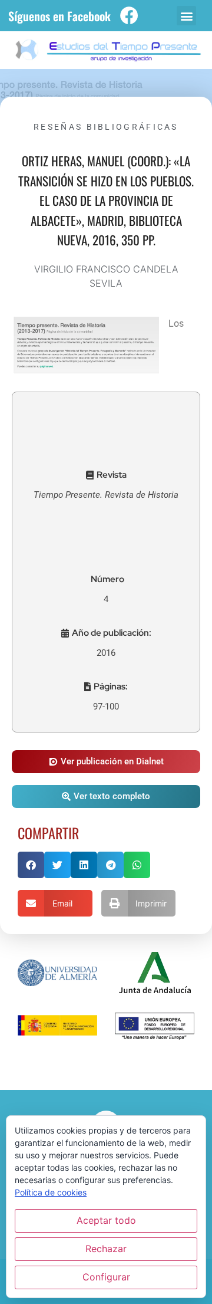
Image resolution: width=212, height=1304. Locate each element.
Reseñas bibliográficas (106, 127)
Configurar (106, 1277)
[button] (186, 15)
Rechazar (106, 1248)
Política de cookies (51, 1192)
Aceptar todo (106, 1220)
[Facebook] (129, 15)
